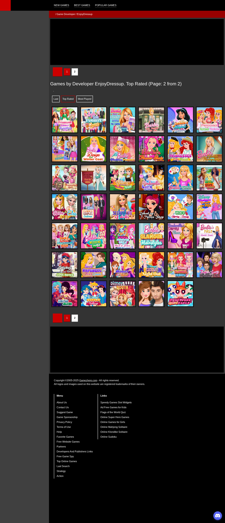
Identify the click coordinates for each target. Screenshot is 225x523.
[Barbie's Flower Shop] (151, 149)
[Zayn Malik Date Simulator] (151, 293)
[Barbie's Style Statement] (64, 149)
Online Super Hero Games (114, 417)
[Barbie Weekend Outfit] (93, 236)
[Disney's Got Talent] (122, 264)
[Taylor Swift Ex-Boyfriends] (209, 264)
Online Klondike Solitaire (114, 432)
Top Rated (68, 99)
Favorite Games (65, 437)
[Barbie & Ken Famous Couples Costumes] (93, 207)
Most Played (84, 99)
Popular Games (105, 5)
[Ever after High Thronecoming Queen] (64, 178)
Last (56, 99)
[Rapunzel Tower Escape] (93, 264)
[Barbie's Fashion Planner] (122, 149)
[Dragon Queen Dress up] (93, 178)
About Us (62, 402)
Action (60, 476)
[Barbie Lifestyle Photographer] (209, 149)
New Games (61, 5)
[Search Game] (220, 6)
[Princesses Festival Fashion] (209, 120)
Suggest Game (65, 412)
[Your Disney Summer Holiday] (180, 264)
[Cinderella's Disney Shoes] (180, 236)
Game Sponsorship (67, 417)
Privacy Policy (64, 422)
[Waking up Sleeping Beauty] (180, 207)
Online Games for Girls (112, 422)
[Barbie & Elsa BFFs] (64, 207)
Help (59, 432)
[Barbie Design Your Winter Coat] (93, 149)
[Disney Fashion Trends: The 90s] (209, 207)
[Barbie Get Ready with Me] (151, 120)
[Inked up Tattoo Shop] (151, 207)
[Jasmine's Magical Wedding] (180, 120)
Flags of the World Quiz (113, 412)
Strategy (61, 471)
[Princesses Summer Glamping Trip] (64, 120)
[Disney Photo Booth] (122, 293)
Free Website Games (68, 441)
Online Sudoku (108, 437)
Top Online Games (67, 461)
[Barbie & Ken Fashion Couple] (93, 120)
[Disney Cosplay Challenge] (93, 293)
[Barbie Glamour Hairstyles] (151, 236)
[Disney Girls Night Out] (151, 264)
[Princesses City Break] (180, 149)
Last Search (63, 466)
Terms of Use (64, 427)
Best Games (82, 5)
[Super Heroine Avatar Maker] (64, 293)
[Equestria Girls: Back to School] (122, 236)
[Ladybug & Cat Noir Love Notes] (64, 264)
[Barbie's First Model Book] (209, 236)
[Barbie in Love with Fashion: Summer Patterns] (122, 120)
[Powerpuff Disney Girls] (180, 293)
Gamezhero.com (88, 380)
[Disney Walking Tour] (122, 178)
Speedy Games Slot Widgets (116, 402)
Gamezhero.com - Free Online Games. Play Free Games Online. (30, 5)
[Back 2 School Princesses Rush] (64, 236)
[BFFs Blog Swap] (209, 178)
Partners (61, 446)
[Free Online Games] (52, 14)
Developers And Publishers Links (75, 451)
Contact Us (63, 407)
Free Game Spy (65, 456)
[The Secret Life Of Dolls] (122, 207)
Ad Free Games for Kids (113, 407)
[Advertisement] (137, 42)
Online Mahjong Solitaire (113, 427)
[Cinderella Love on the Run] (151, 178)
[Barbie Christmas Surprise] (180, 178)
